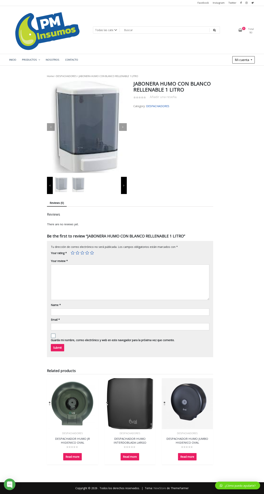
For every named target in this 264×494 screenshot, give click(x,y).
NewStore (159, 488)
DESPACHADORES (66, 76)
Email (55, 319)
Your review (59, 261)
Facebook (203, 2)
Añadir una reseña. (163, 97)
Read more (72, 456)
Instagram (219, 2)
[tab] (57, 203)
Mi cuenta (242, 60)
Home (50, 76)
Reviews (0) (57, 203)
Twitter (232, 2)
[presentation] (51, 127)
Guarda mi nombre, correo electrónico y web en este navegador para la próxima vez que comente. (113, 340)
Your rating (59, 253)
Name (56, 305)
